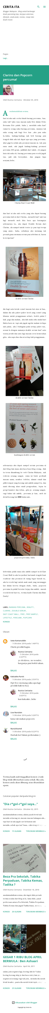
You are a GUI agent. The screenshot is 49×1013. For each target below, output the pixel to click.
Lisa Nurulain (16, 712)
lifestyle (7, 617)
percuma (17, 617)
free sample (32, 614)
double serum (19, 610)
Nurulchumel (16, 728)
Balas (14, 670)
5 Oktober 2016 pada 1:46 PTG (26, 643)
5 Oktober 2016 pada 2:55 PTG (26, 679)
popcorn (27, 617)
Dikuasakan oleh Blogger (26, 1002)
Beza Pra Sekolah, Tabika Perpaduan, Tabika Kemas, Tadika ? (23, 880)
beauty (30, 607)
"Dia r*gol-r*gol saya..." (20, 804)
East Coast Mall (11, 614)
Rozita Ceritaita (25, 652)
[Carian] (38, 6)
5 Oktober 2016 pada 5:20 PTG (26, 715)
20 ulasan (16, 911)
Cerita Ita (11, 7)
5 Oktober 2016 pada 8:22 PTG (26, 731)
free (22, 614)
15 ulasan (16, 831)
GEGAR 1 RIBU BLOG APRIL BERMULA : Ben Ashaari (22, 959)
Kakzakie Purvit (17, 676)
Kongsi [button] (6, 621)
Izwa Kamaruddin (18, 640)
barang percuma (17, 607)
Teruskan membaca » (36, 831)
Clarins (7, 610)
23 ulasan (16, 988)
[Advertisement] (24, 38)
